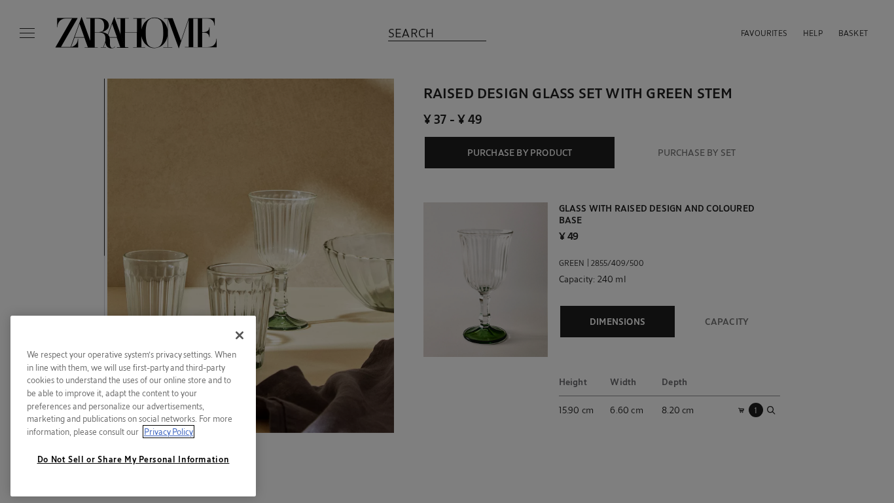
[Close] (239, 335)
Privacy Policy (168, 431)
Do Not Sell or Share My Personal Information (133, 459)
